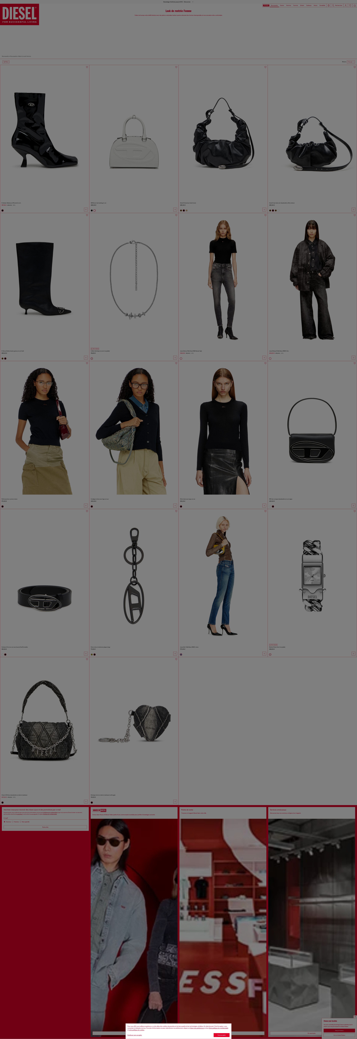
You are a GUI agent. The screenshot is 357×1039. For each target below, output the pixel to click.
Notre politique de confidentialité (218, 1028)
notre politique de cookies (136, 1030)
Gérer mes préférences (197, 1028)
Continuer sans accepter (134, 1035)
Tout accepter (221, 1035)
